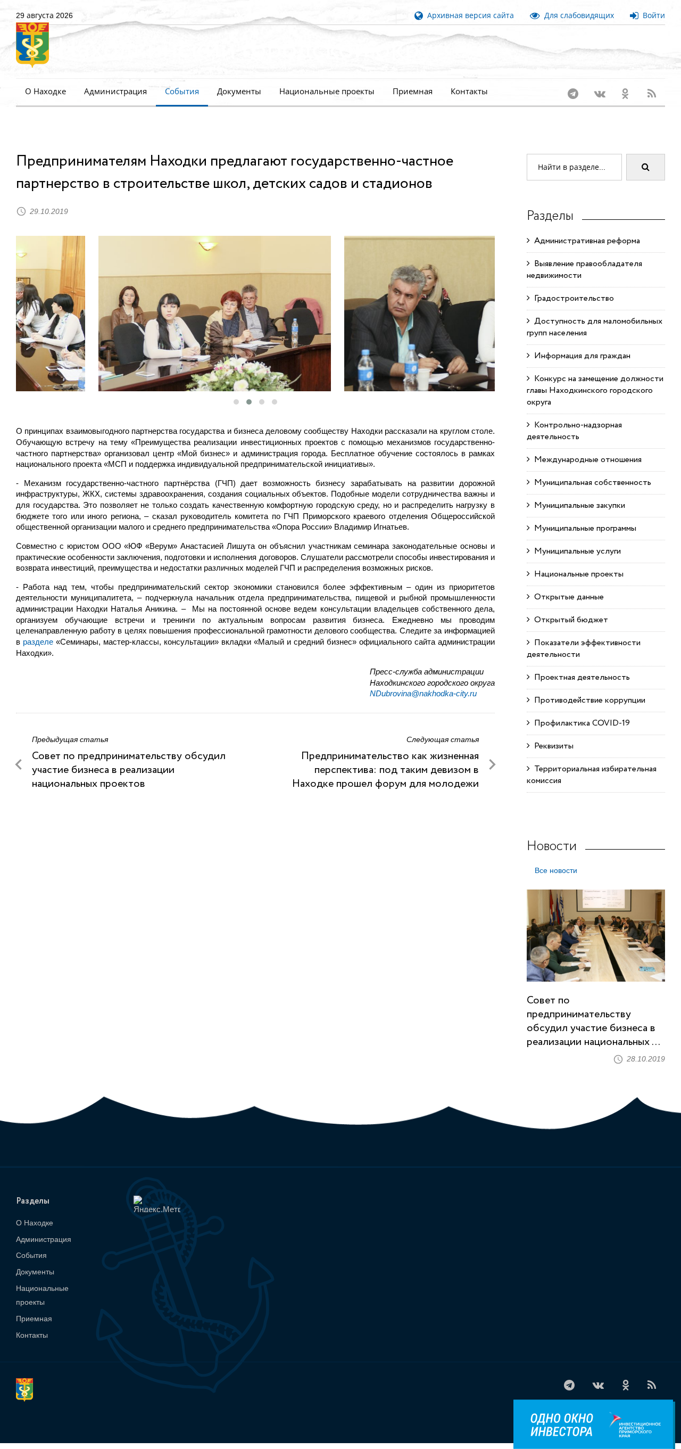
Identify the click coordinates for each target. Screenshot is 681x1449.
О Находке (45, 91)
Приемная (413, 91)
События (182, 91)
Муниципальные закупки (577, 491)
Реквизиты (552, 732)
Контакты (469, 91)
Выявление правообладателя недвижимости (584, 256)
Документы (239, 91)
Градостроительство (572, 284)
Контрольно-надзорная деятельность (574, 417)
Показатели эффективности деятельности (584, 635)
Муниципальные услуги (575, 537)
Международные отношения (586, 446)
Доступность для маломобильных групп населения (594, 313)
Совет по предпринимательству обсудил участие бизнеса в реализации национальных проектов (129, 756)
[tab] (556, 859)
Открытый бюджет (569, 606)
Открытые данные (567, 583)
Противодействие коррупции (587, 686)
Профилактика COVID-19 (580, 709)
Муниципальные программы (583, 514)
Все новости (556, 856)
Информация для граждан (580, 342)
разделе (38, 627)
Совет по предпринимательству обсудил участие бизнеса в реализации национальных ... (593, 1007)
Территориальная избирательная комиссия (592, 761)
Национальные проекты (327, 91)
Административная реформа (585, 227)
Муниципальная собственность (590, 469)
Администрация (115, 91)
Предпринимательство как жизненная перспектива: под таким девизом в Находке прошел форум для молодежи (385, 756)
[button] (236, 388)
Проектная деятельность (580, 663)
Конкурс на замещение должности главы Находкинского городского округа (595, 376)
